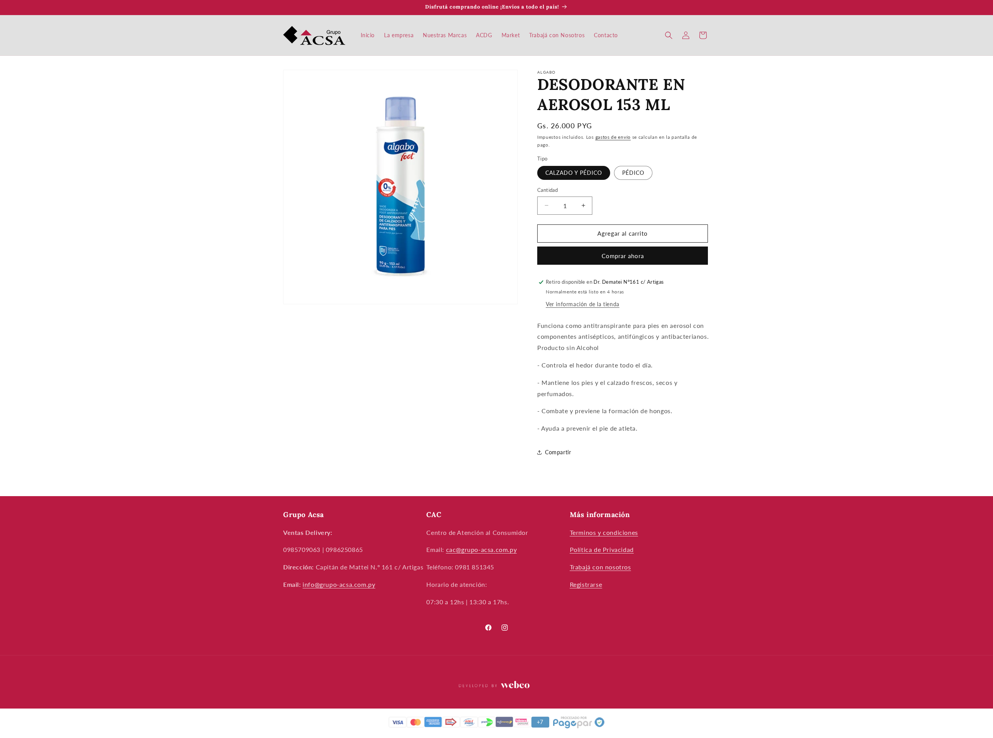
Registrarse (586, 584)
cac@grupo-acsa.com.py (481, 549)
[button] (668, 35)
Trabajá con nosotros (600, 567)
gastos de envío (613, 137)
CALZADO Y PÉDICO (573, 172)
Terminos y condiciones (604, 532)
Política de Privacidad (602, 549)
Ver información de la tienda (582, 304)
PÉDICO (633, 172)
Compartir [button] (558, 452)
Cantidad (547, 190)
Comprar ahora (623, 255)
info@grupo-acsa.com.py (339, 584)
